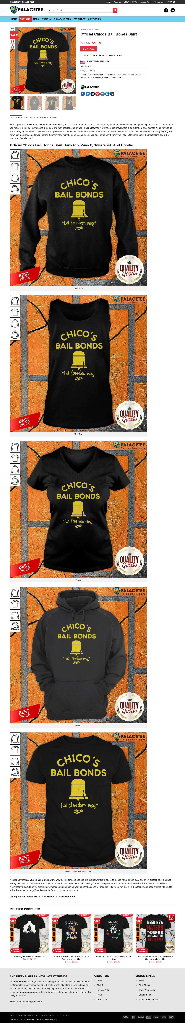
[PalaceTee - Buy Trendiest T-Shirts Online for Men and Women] (27, 10)
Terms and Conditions (149, 999)
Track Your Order (147, 990)
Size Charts (144, 985)
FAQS (134, 2)
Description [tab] (16, 118)
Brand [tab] (53, 118)
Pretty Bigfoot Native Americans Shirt (29, 956)
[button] (166, 10)
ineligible (146, 124)
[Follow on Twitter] (171, 2)
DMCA (126, 2)
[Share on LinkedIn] (107, 94)
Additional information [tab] (36, 118)
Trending (25, 19)
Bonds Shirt (98, 75)
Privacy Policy (145, 2)
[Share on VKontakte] (102, 94)
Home (108, 2)
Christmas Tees (62, 19)
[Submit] (115, 10)
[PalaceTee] (89, 88)
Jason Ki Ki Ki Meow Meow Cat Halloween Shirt (51, 897)
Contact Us (158, 2)
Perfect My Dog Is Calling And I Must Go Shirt (113, 957)
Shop (141, 980)
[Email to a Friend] (92, 94)
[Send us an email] (174, 2)
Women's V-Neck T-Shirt (111, 78)
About (99, 980)
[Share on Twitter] (88, 94)
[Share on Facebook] (83, 94)
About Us (117, 2)
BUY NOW (88, 49)
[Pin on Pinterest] (97, 94)
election (154, 880)
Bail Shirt (88, 75)
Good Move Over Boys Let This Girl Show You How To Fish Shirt (71, 957)
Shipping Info (145, 995)
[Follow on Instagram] (168, 2)
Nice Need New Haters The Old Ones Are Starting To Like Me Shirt (155, 957)
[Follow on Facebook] (166, 2)
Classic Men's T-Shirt (112, 75)
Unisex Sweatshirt (94, 78)
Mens (36, 19)
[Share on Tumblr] (112, 94)
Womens (46, 19)
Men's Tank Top (128, 75)
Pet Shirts (79, 19)
